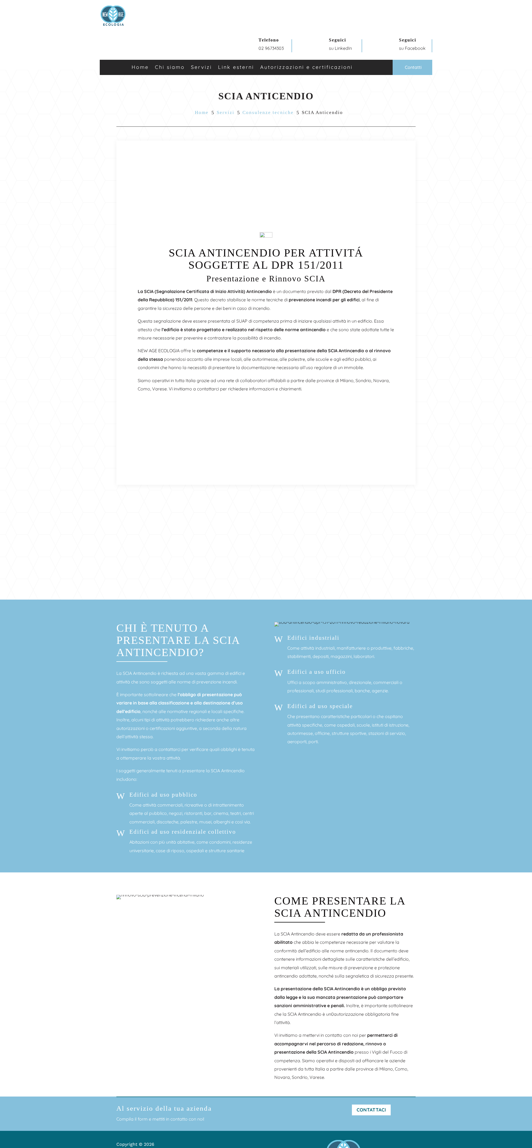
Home (140, 67)
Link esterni (236, 67)
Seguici (337, 40)
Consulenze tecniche (268, 112)
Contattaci (371, 1110)
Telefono (269, 40)
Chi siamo (170, 67)
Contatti (413, 67)
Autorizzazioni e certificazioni (306, 67)
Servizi (225, 112)
